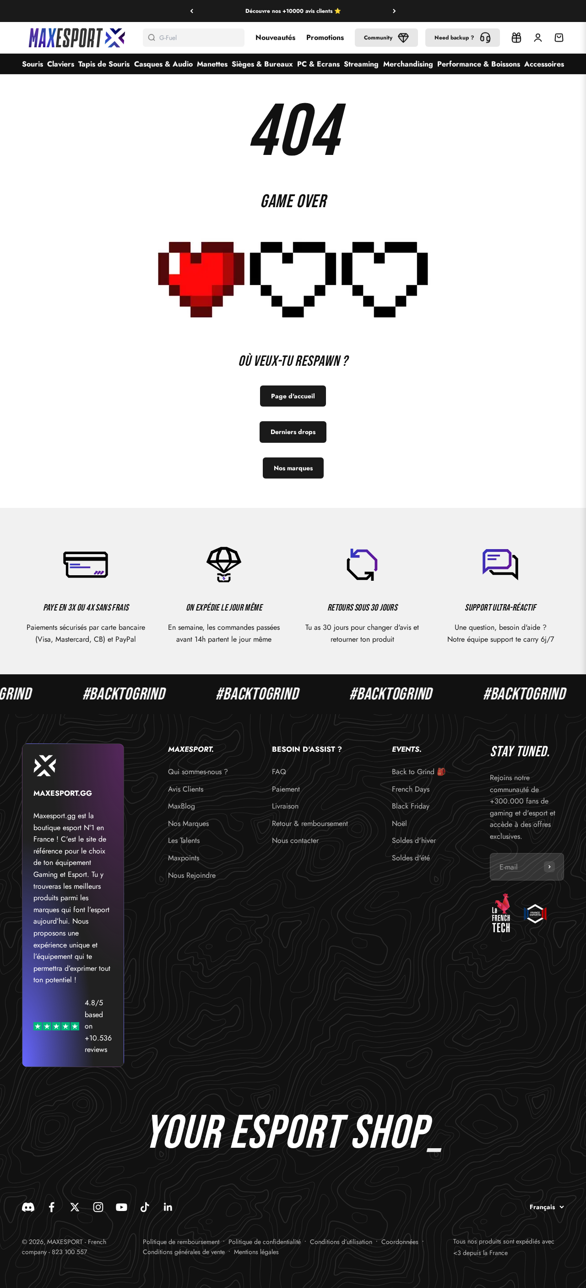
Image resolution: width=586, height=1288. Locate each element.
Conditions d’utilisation (341, 1241)
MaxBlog (181, 806)
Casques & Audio (163, 64)
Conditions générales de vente (184, 1251)
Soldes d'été (411, 858)
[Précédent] (191, 11)
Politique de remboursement (181, 1241)
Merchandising (408, 64)
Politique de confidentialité (264, 1241)
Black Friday (410, 806)
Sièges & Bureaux (262, 64)
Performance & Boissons (478, 64)
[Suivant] (394, 11)
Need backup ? (454, 37)
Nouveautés (275, 37)
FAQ (279, 771)
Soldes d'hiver (414, 840)
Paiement (286, 789)
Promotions (325, 37)
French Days (410, 789)
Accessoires (544, 64)
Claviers (60, 64)
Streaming (361, 64)
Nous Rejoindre (192, 875)
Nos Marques (188, 823)
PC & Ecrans (318, 64)
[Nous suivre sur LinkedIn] (168, 1207)
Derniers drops (293, 431)
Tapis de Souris (104, 64)
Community (378, 37)
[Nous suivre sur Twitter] (75, 1207)
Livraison (285, 806)
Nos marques (293, 468)
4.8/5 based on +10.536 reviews (98, 1026)
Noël (399, 823)
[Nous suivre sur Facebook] (51, 1207)
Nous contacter (295, 840)
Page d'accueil (293, 396)
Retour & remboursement (310, 823)
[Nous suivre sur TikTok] (145, 1207)
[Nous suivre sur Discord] (28, 1207)
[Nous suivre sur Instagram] (98, 1207)
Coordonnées (399, 1241)
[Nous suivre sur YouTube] (121, 1207)
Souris (32, 64)
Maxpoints (183, 858)
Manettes (212, 64)
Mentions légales (256, 1251)
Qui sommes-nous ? (198, 771)
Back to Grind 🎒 (419, 771)
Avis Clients (185, 789)
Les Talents (184, 840)
